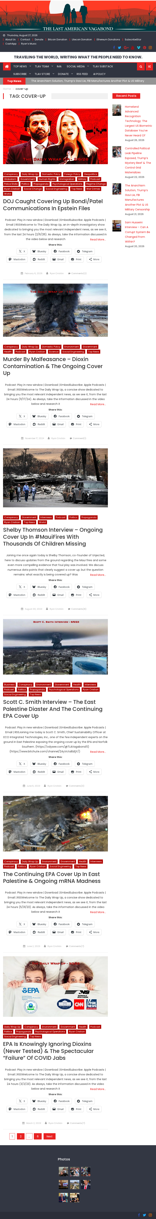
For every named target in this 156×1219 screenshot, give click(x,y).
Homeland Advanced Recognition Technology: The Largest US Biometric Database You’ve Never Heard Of (138, 121)
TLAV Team (42, 66)
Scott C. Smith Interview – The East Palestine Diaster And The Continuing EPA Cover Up (53, 709)
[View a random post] (149, 66)
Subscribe (20, 74)
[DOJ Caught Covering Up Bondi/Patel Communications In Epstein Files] (55, 136)
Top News (20, 66)
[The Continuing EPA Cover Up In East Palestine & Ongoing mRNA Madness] (55, 823)
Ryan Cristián (57, 273)
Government (27, 179)
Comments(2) (79, 273)
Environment (71, 346)
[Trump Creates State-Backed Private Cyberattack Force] (74, 1197)
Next (50, 1136)
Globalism (10, 179)
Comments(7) (76, 946)
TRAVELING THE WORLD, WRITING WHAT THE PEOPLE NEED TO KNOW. (78, 57)
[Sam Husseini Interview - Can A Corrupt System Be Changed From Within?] (63, 1184)
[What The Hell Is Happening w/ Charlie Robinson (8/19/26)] (86, 1184)
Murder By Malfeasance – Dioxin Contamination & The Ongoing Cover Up (53, 366)
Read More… (98, 239)
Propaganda (41, 183)
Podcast (95, 179)
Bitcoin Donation (57, 39)
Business (9, 684)
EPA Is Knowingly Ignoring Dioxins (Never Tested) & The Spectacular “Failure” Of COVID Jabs (48, 1051)
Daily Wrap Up (30, 174)
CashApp (10, 43)
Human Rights (47, 179)
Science (53, 351)
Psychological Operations (67, 183)
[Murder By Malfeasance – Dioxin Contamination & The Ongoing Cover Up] (55, 310)
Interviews (46, 517)
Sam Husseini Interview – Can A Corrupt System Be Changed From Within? (137, 231)
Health (8, 351)
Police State (11, 183)
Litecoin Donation (82, 39)
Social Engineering (56, 188)
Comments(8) (78, 608)
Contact (25, 39)
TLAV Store (42, 74)
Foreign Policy (72, 174)
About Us (10, 39)
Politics (25, 183)
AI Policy (99, 74)
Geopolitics (90, 174)
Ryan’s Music (29, 43)
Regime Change (96, 183)
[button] (141, 66)
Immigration (67, 179)
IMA (59, 66)
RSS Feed (82, 74)
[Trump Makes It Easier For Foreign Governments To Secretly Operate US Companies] (63, 1197)
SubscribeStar (133, 39)
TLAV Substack (103, 66)
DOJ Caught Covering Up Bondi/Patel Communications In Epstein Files (53, 205)
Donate (39, 39)
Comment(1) (79, 438)
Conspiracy (11, 174)
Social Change (33, 188)
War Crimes (93, 188)
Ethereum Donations (108, 39)
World (7, 193)
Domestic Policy (51, 174)
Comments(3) (76, 785)
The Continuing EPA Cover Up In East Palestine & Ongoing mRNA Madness (52, 878)
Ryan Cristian (12, 188)
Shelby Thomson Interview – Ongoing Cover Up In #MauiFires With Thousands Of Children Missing (53, 537)
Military (82, 179)
